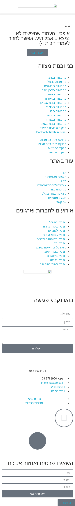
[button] (37, 14)
